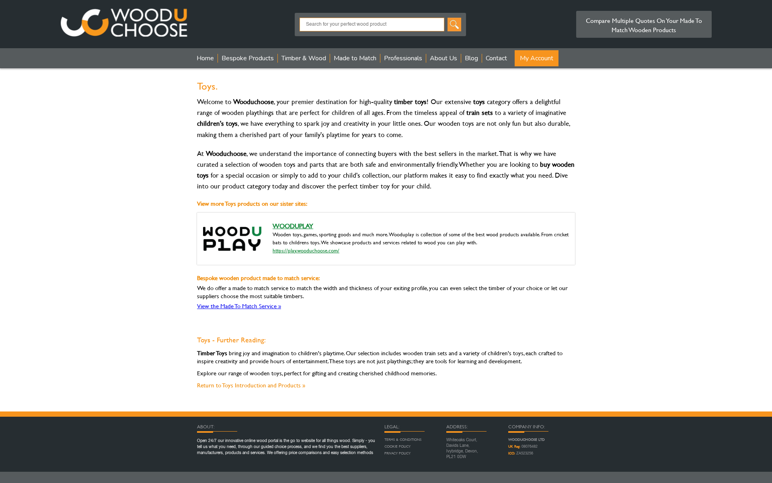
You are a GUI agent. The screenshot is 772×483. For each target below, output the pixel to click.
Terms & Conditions (402, 439)
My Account (536, 58)
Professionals (403, 58)
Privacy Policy (397, 453)
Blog (471, 58)
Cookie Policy (397, 446)
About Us (443, 58)
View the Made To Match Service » (239, 306)
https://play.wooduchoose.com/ (306, 250)
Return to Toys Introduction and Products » (251, 385)
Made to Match (355, 58)
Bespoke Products (248, 58)
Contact (496, 58)
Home (205, 58)
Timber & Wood (303, 58)
